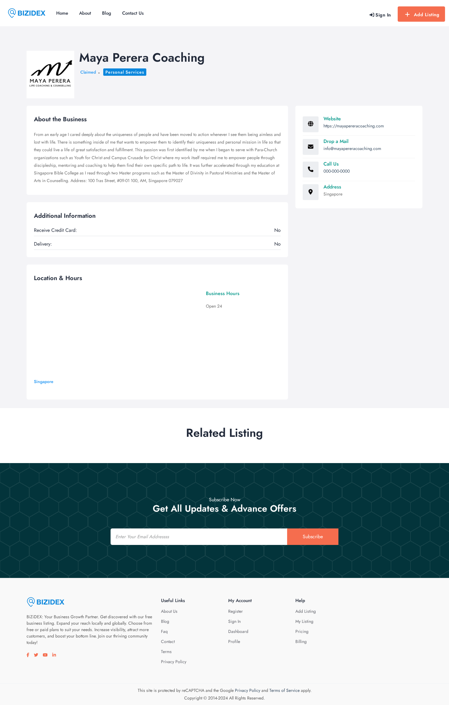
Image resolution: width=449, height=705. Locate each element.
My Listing (304, 621)
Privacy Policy (173, 662)
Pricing (301, 631)
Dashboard (238, 631)
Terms (166, 651)
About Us (169, 611)
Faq (164, 631)
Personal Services (124, 72)
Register (235, 611)
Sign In (234, 621)
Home (62, 13)
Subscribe (313, 536)
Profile (234, 641)
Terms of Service (284, 690)
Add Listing (427, 14)
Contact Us (133, 13)
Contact (168, 641)
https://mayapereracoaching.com (353, 126)
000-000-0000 (336, 171)
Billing (301, 641)
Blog (106, 13)
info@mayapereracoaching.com (352, 148)
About (85, 13)
